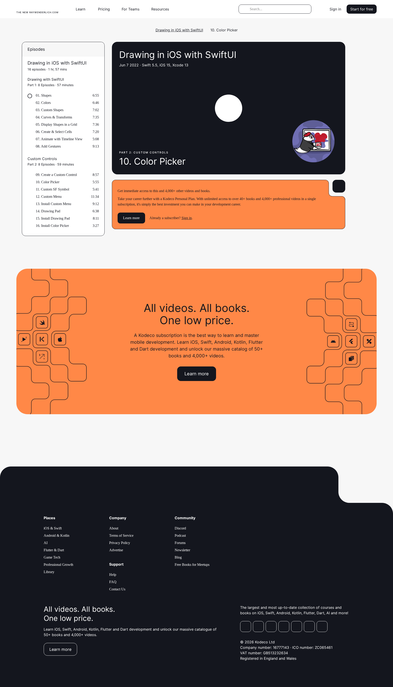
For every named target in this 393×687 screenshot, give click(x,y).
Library (49, 572)
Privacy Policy (119, 543)
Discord (180, 528)
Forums (180, 543)
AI (46, 543)
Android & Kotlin (56, 535)
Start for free (361, 9)
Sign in (335, 9)
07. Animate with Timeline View (59, 139)
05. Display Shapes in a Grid (56, 124)
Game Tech (52, 557)
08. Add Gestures (48, 146)
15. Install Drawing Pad (53, 218)
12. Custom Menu (49, 196)
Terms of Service (121, 535)
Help (112, 575)
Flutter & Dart (54, 550)
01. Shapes (43, 95)
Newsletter (182, 550)
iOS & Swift (53, 528)
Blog (178, 557)
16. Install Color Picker (52, 226)
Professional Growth (58, 565)
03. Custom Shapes (49, 110)
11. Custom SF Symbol (52, 189)
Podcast (180, 535)
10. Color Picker (47, 182)
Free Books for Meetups (192, 565)
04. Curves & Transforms (54, 117)
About (113, 528)
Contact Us (117, 589)
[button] (82, 9)
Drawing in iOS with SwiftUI (179, 30)
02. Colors (43, 103)
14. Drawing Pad (48, 211)
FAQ (112, 582)
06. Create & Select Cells (54, 132)
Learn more (131, 218)
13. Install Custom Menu (53, 204)
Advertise (116, 550)
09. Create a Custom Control (56, 175)
